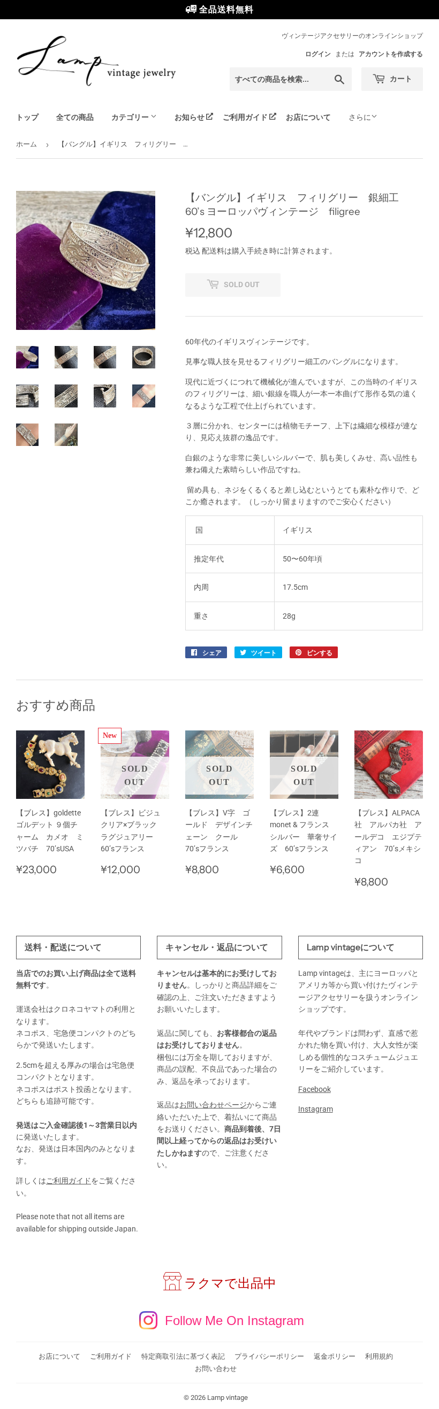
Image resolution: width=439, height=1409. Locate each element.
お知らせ (190, 117)
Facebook (314, 1089)
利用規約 (379, 1356)
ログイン (318, 54)
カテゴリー (130, 117)
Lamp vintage (227, 1397)
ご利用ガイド (245, 117)
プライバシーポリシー (269, 1356)
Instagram (315, 1109)
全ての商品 (75, 117)
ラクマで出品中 (230, 1283)
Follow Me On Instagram (234, 1320)
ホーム (26, 144)
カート (400, 78)
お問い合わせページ (213, 1104)
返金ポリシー (334, 1356)
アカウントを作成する (391, 54)
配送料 (213, 251)
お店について (308, 117)
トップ (27, 117)
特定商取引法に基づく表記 (183, 1356)
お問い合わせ (216, 1369)
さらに (360, 117)
